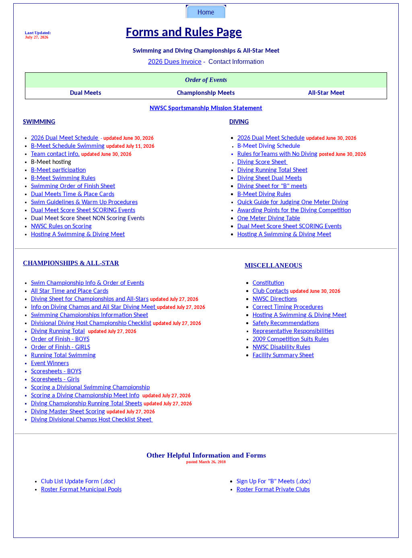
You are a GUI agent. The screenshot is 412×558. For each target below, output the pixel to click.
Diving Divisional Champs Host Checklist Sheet (92, 420)
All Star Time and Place (69, 291)
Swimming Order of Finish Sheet (73, 186)
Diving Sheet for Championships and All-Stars (89, 299)
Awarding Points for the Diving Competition (294, 210)
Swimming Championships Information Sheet (89, 315)
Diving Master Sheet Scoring (68, 412)
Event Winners (50, 363)
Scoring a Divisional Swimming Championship (90, 387)
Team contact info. (55, 154)
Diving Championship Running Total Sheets (86, 404)
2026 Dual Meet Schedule (271, 138)
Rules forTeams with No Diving (277, 154)
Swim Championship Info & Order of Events (87, 283)
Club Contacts (270, 291)
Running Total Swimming (63, 355)
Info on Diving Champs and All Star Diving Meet (94, 307)
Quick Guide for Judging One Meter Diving (292, 202)
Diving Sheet (269, 178)
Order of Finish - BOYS (60, 339)
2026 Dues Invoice (175, 61)
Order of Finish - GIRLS (60, 347)
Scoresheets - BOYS (56, 371)
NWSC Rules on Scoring (61, 226)
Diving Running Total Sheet (272, 170)
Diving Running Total (58, 331)
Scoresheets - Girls (55, 379)
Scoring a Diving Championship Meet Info (85, 395)
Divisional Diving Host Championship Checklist (91, 323)
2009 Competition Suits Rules (291, 339)
